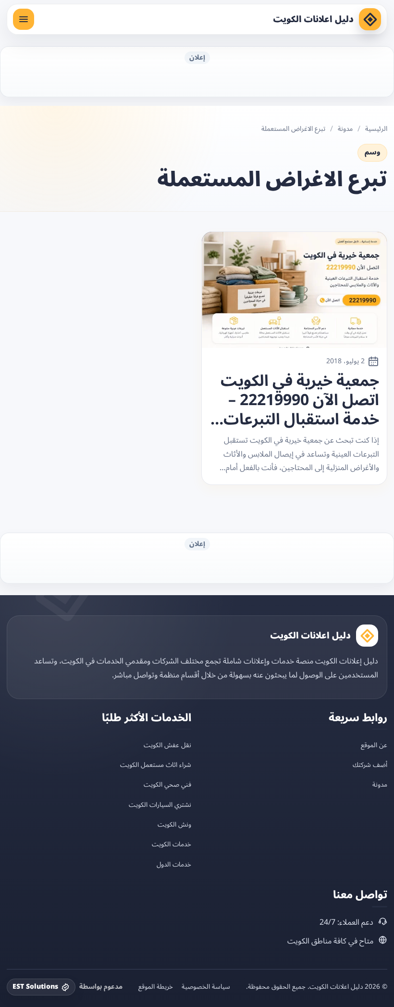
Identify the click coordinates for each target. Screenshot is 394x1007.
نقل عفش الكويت (167, 745)
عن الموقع (374, 745)
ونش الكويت (174, 824)
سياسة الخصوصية (206, 987)
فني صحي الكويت (167, 784)
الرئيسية (376, 129)
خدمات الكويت (171, 844)
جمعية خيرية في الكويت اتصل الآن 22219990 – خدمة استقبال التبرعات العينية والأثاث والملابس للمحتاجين (297, 400)
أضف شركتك (370, 765)
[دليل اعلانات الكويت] (370, 19)
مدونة (345, 129)
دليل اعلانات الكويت (313, 19)
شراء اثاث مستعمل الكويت (155, 765)
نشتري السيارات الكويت (160, 805)
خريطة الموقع (155, 987)
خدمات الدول (174, 864)
